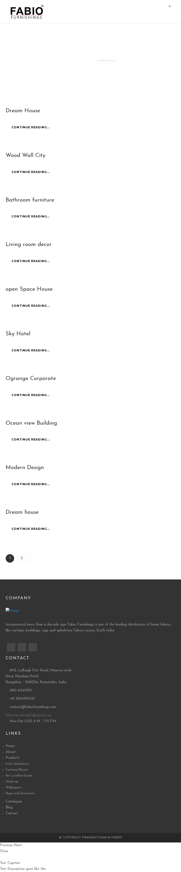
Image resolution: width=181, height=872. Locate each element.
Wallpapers (14, 787)
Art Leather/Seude (19, 775)
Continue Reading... (31, 127)
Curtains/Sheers (17, 769)
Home (10, 746)
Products (12, 758)
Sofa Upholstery (17, 763)
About (11, 752)
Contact (12, 813)
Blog (9, 807)
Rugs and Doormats (20, 793)
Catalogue (14, 801)
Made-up (12, 781)
